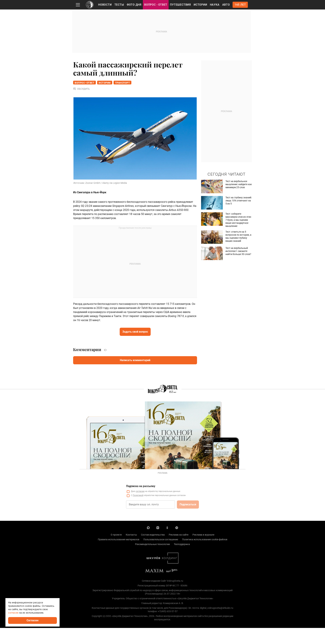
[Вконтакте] (157, 527)
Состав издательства (153, 534)
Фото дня (134, 4)
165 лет (240, 4)
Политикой (138, 495)
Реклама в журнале (203, 534)
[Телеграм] (176, 527)
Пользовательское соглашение (160, 539)
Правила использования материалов (118, 539)
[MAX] (148, 527)
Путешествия (180, 4)
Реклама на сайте (178, 534)
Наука (215, 4)
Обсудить (83, 88)
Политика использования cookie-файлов (204, 539)
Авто (226, 4)
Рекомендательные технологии (152, 544)
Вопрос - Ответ (155, 4)
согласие (140, 491)
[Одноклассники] (167, 527)
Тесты (119, 4)
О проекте (116, 534)
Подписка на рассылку (140, 486)
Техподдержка (182, 544)
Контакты (131, 534)
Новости (105, 4)
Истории (200, 4)
